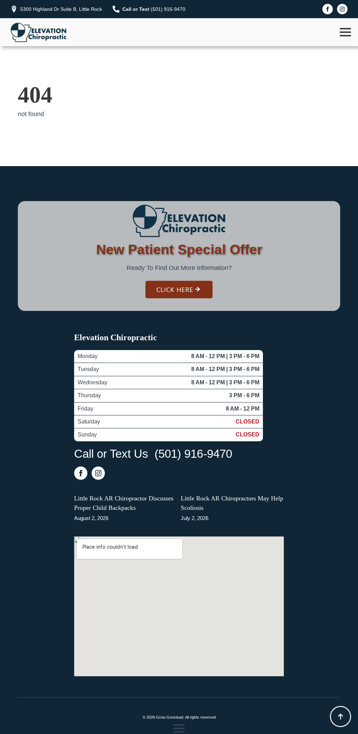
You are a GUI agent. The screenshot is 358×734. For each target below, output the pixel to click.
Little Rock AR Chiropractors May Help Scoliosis (232, 503)
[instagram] (342, 9)
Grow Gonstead (169, 717)
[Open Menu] (345, 32)
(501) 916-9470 (193, 453)
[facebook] (327, 9)
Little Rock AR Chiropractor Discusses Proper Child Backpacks (123, 503)
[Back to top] (340, 716)
